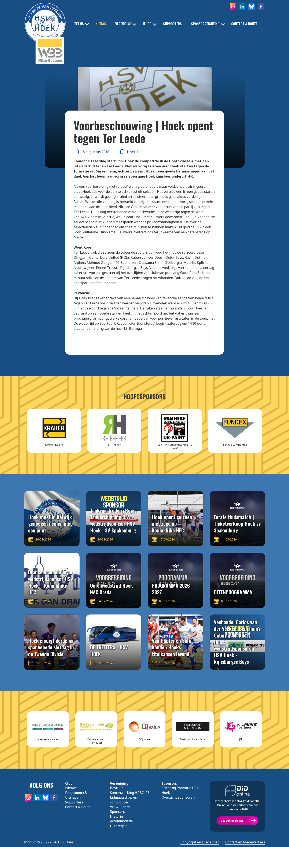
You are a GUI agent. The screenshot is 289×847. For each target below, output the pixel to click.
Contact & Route (244, 24)
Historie (116, 816)
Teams (79, 24)
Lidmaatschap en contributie (123, 799)
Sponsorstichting (205, 24)
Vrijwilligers (120, 807)
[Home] (45, 17)
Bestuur (116, 787)
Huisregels (118, 826)
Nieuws (101, 24)
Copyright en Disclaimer (199, 842)
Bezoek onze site (232, 820)
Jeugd (147, 24)
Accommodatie (121, 821)
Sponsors (117, 811)
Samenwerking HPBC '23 (129, 792)
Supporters (172, 24)
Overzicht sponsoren (178, 797)
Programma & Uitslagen (76, 795)
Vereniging (123, 24)
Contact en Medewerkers (245, 842)
